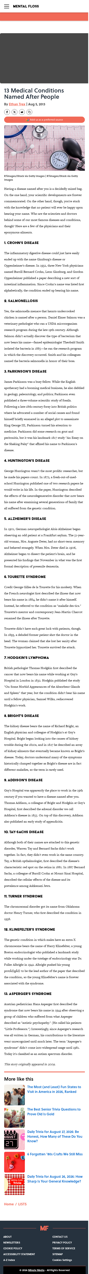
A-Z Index (9, 1260)
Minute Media (36, 1270)
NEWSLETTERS (11, 1242)
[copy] (29, 112)
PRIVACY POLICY (62, 1242)
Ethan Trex (17, 104)
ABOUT (7, 1237)
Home (9, 1204)
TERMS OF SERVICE (63, 1248)
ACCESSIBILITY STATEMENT (19, 1254)
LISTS (22, 1204)
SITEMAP (57, 1254)
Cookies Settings (62, 1260)
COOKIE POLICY (12, 1248)
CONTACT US (59, 1237)
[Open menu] (6, 6)
